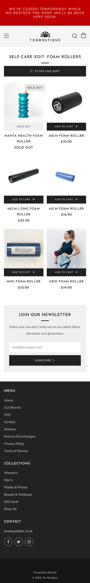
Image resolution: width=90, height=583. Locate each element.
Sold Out (23, 126)
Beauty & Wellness (18, 494)
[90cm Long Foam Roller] (23, 176)
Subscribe (43, 360)
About (8, 400)
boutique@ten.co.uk (18, 531)
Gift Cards (11, 502)
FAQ (7, 415)
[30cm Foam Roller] (66, 103)
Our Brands (12, 407)
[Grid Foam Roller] (66, 249)
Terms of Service (16, 451)
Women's (11, 473)
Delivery (10, 429)
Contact (9, 422)
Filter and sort (47, 71)
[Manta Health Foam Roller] (23, 103)
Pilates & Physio (16, 487)
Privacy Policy (14, 443)
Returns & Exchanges (19, 436)
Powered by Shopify (45, 572)
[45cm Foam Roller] (66, 176)
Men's (8, 480)
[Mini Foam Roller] (23, 249)
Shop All (10, 509)
